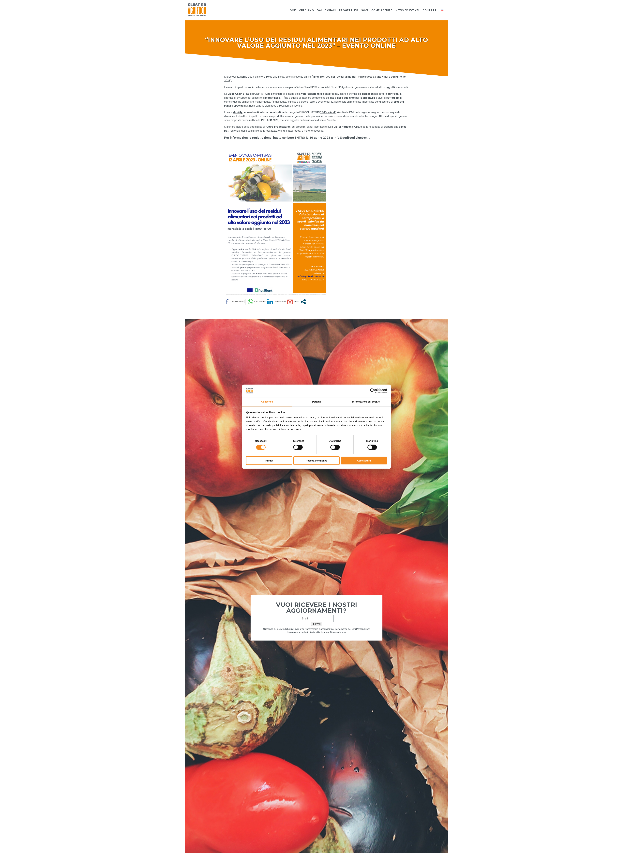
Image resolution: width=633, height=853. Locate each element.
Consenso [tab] (267, 401)
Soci (364, 10)
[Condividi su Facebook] (233, 302)
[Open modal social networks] (303, 302)
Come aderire (381, 10)
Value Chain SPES (238, 93)
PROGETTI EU (348, 10)
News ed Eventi (407, 10)
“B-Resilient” (328, 112)
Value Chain (326, 10)
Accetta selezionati (316, 460)
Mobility (237, 112)
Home (292, 10)
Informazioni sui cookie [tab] (365, 401)
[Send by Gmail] (293, 302)
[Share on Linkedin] (276, 302)
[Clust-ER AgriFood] (197, 10)
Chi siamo (306, 10)
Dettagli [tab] (316, 401)
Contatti (429, 10)
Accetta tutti (364, 460)
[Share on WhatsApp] (257, 302)
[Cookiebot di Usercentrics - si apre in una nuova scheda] (372, 390)
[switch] (298, 447)
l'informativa (311, 629)
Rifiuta (269, 460)
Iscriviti (317, 623)
